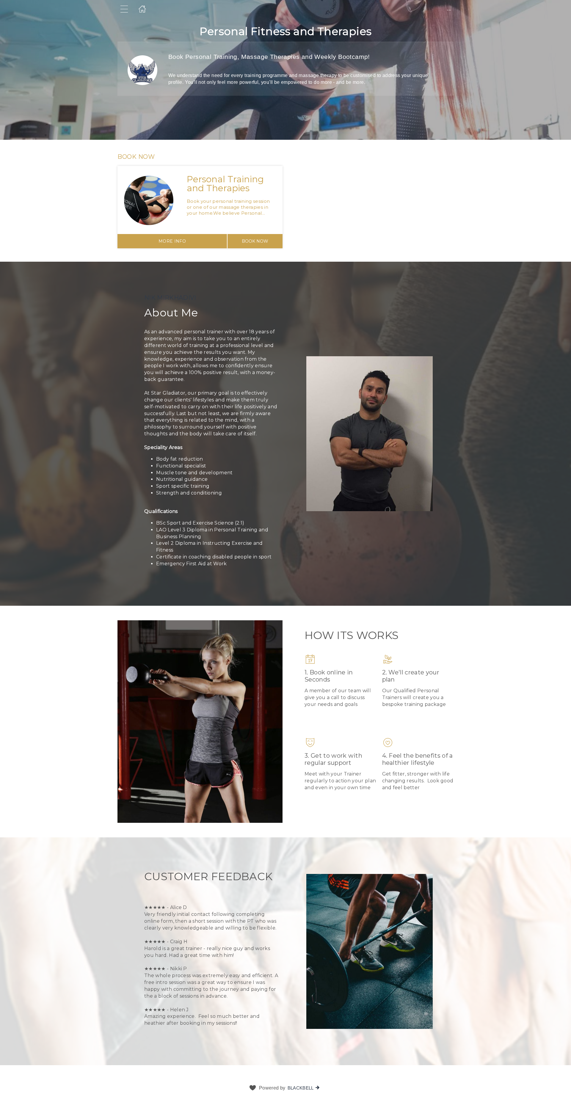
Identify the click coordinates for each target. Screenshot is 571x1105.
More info (172, 241)
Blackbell (301, 1087)
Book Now (255, 241)
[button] (285, 201)
